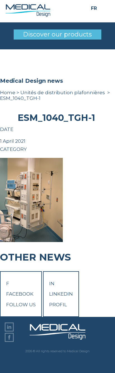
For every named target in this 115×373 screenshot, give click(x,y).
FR (94, 8)
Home (7, 92)
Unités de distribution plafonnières (63, 92)
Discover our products (57, 34)
